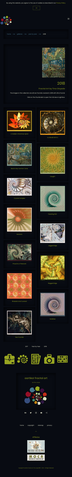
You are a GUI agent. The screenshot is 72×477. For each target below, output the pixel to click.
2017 (26, 346)
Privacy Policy (60, 3)
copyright (31, 425)
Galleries (19, 34)
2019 (45, 346)
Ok (36, 8)
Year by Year (32, 34)
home (22, 425)
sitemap (40, 425)
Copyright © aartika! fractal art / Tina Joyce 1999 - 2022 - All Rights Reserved (36, 468)
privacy (49, 425)
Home (9, 34)
